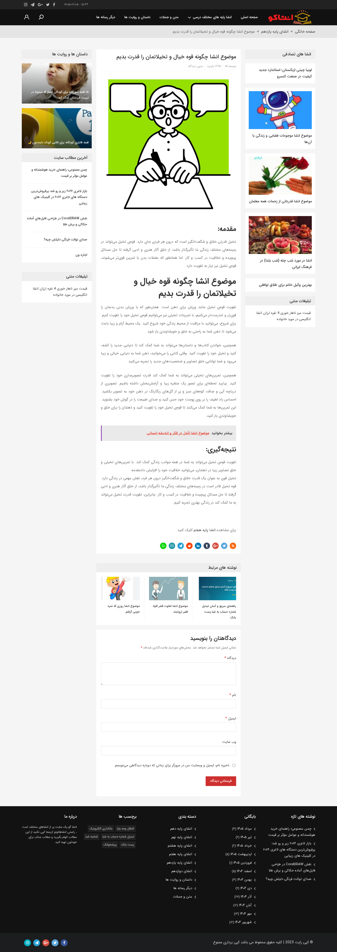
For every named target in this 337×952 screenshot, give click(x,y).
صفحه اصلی (249, 17)
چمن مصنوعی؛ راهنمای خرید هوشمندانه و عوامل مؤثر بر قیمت (59, 172)
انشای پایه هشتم (180, 845)
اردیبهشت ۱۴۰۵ (241, 854)
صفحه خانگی (305, 31)
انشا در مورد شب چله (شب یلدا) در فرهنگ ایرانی (286, 264)
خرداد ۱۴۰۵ (244, 845)
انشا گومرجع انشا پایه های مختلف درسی (290, 17)
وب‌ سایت (229, 742)
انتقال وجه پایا (125, 828)
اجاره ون (81, 254)
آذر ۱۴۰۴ (246, 896)
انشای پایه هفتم (180, 854)
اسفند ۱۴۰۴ (244, 871)
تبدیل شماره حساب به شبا (118, 836)
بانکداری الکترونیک (100, 828)
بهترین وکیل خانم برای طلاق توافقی (285, 285)
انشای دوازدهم (181, 871)
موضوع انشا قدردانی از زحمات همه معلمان (280, 201)
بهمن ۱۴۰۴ (244, 879)
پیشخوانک (109, 844)
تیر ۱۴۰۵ (246, 837)
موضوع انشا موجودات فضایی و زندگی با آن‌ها (282, 139)
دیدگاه (230, 658)
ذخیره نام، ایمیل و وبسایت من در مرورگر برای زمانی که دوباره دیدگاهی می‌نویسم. (171, 765)
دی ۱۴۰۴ (246, 888)
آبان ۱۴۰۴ (245, 905)
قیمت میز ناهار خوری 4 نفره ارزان (286, 313)
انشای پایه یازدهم (274, 31)
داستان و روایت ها (137, 17)
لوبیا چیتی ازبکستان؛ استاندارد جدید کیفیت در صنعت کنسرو (285, 73)
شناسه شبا (92, 836)
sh (226, 66)
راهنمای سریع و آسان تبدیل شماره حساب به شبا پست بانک (219, 612)
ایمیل (230, 718)
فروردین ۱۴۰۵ (242, 862)
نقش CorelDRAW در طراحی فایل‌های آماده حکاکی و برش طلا (57, 221)
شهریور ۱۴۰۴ (243, 922)
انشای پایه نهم (181, 837)
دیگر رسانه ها (105, 17)
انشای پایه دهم (181, 828)
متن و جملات (169, 17)
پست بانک (127, 844)
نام (232, 695)
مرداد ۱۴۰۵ (244, 828)
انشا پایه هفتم (204, 530)
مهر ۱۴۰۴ (246, 913)
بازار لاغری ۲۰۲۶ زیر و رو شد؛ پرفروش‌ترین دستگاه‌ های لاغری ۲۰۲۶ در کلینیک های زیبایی (59, 197)
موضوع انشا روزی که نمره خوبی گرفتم (124, 609)
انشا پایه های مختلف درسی (212, 17)
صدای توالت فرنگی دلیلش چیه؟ (65, 239)
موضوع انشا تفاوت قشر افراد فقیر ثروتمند (170, 609)
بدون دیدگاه (195, 66)
